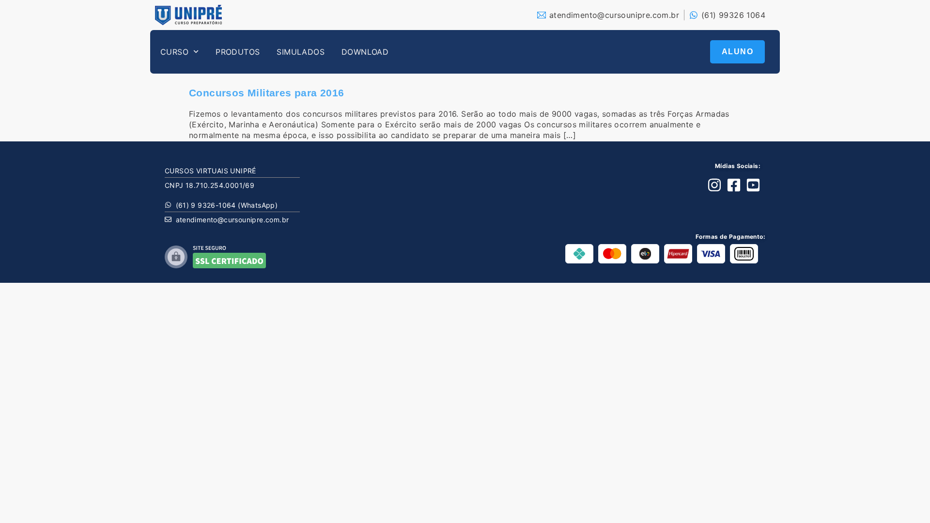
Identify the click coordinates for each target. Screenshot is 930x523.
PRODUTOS (238, 52)
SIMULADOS (301, 52)
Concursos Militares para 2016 (266, 92)
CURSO (174, 52)
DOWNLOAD (364, 52)
